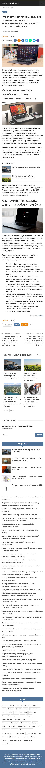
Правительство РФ (8, 733)
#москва (19, 705)
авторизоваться (7, 428)
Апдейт (29, 716)
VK (16, 712)
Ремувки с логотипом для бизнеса (13, 650)
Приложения (20, 733)
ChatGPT (18, 709)
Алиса (23, 716)
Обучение (14, 730)
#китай (12, 705)
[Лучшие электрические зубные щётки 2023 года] (6, 487)
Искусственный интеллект (10, 723)
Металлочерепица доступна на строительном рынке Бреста (22, 669)
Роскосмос (25, 737)
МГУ (3, 726)
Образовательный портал (10, 3)
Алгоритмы (15, 716)
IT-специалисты (35, 709)
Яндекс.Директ (28, 740)
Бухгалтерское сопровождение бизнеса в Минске (19, 641)
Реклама (5, 737)
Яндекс (4, 740)
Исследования (25, 723)
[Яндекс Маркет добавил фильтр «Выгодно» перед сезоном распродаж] (6, 478)
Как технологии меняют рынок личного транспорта (19, 515)
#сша (4, 709)
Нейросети (5, 730)
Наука (4, 12)
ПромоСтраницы (31, 733)
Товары (33, 737)
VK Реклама (23, 712)
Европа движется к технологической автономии (19, 678)
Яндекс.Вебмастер (15, 740)
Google (26, 709)
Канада (34, 723)
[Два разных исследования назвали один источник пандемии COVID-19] (6, 461)
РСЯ (40, 733)
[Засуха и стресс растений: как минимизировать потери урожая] (6, 178)
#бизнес (4, 705)
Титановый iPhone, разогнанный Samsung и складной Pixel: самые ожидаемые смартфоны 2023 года (33, 340)
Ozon (4, 712)
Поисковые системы (26, 730)
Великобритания (7, 719)
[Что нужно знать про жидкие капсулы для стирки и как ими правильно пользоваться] (32, 389)
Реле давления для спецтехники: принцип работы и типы (21, 590)
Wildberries (32, 712)
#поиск (27, 705)
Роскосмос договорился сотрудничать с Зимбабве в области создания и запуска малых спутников (11, 340)
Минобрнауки (22, 726)
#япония (10, 709)
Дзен (23, 719)
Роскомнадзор (14, 737)
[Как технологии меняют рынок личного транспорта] (6, 169)
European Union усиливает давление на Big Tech (19, 660)
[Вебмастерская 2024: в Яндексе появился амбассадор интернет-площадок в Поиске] (6, 469)
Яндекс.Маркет (7, 744)
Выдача (17, 719)
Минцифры (32, 726)
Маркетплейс (11, 726)
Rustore (10, 712)
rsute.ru (40, 316)
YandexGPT (5, 716)
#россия (34, 705)
